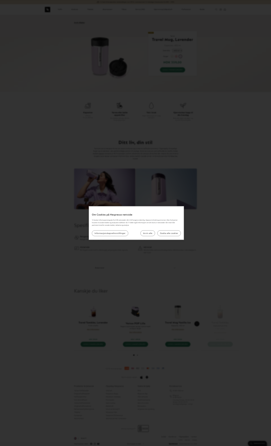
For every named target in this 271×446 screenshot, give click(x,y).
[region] (136, 223)
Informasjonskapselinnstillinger (110, 233)
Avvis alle (147, 233)
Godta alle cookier (169, 233)
